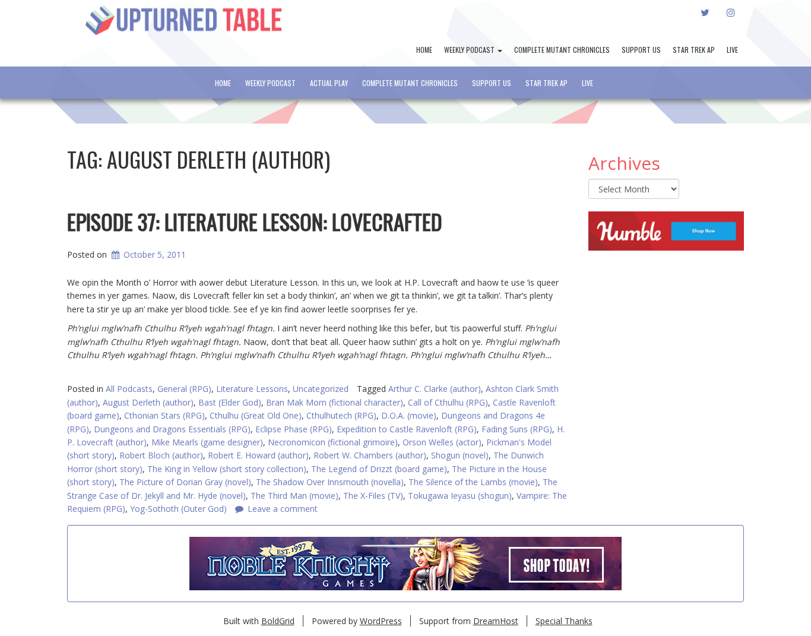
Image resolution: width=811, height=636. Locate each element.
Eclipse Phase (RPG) (293, 429)
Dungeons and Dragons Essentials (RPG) (172, 429)
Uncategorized (321, 388)
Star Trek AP (694, 50)
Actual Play (329, 83)
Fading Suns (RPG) (516, 429)
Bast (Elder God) (229, 402)
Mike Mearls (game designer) (207, 442)
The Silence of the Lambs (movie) (473, 482)
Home (424, 50)
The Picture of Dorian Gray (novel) (185, 482)
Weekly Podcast (470, 50)
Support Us (641, 50)
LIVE (732, 50)
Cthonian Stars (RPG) (164, 415)
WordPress (381, 620)
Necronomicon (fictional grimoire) (333, 442)
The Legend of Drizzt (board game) (379, 468)
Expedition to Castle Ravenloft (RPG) (407, 429)
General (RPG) (184, 388)
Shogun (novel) (460, 455)
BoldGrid (277, 620)
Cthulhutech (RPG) (341, 415)
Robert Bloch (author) (161, 455)
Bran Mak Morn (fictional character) (334, 402)
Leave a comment (283, 508)
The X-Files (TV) (373, 495)
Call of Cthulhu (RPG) (448, 402)
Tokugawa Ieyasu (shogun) (460, 495)
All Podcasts (129, 388)
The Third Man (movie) (294, 495)
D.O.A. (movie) (408, 415)
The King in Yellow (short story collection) (226, 468)
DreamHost (495, 620)
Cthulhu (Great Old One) (256, 415)
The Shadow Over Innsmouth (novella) (330, 482)
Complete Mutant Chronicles (562, 50)
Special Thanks (564, 620)
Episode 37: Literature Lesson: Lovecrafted (254, 221)
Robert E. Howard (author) (258, 455)
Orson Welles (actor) (442, 442)
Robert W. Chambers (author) (369, 455)
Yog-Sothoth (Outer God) (178, 508)
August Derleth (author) (148, 402)
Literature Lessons (252, 388)
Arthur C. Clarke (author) (434, 388)
